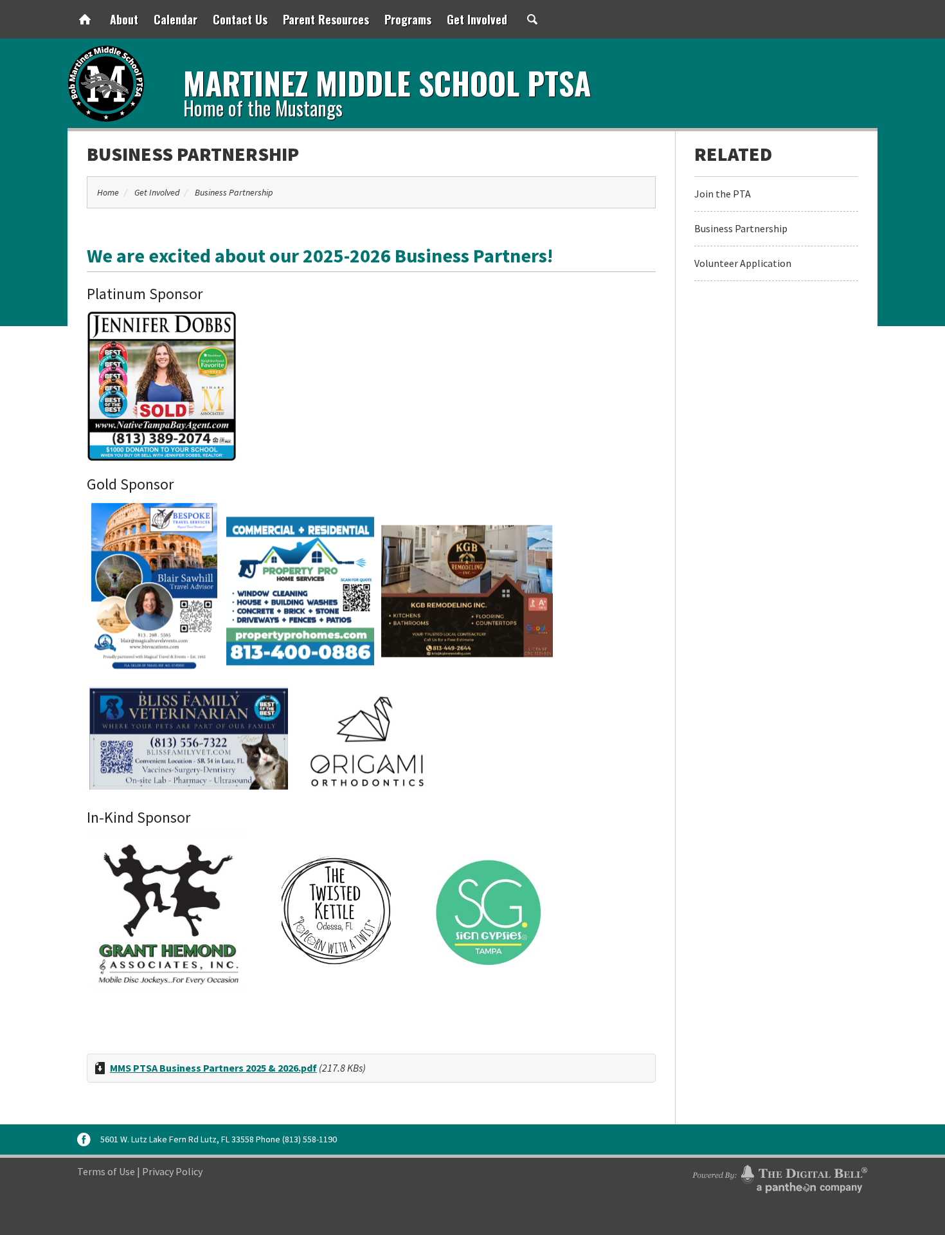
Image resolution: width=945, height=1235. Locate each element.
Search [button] (532, 19)
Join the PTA (722, 193)
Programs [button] (407, 19)
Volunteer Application (742, 263)
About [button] (124, 19)
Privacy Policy (172, 1171)
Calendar (175, 19)
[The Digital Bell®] (780, 1177)
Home (85, 19)
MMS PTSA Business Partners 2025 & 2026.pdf (213, 1067)
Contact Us (240, 19)
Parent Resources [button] (326, 19)
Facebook (84, 1139)
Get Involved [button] (477, 19)
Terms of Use (106, 1171)
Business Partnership (193, 154)
